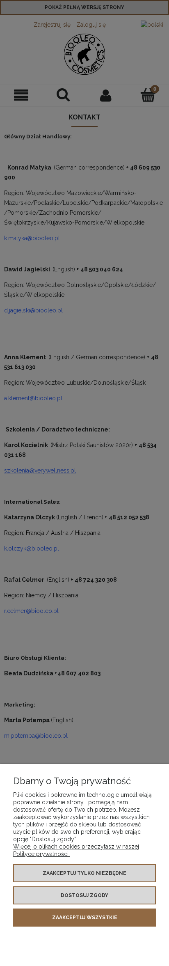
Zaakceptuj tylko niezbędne (84, 873)
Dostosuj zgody (84, 895)
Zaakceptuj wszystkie (84, 917)
